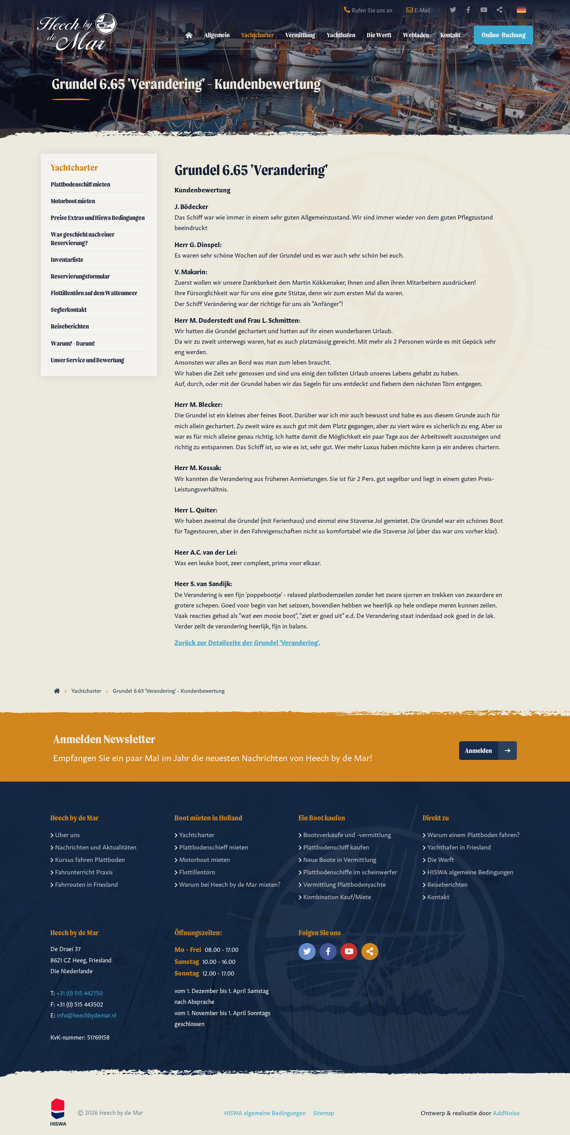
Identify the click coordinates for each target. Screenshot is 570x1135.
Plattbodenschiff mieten (80, 184)
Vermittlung (300, 35)
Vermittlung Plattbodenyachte (344, 883)
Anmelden (478, 750)
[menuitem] (189, 35)
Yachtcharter (257, 35)
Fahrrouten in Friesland (86, 883)
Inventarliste (67, 259)
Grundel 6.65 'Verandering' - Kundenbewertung (169, 690)
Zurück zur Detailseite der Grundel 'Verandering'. (247, 642)
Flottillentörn (197, 871)
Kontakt (450, 35)
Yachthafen (341, 35)
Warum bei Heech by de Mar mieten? (229, 883)
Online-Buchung (503, 35)
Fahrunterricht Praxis (84, 871)
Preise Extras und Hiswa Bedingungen (98, 217)
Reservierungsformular (80, 276)
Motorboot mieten (73, 201)
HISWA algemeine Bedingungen (470, 871)
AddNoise (506, 1112)
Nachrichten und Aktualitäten (95, 846)
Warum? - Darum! (73, 343)
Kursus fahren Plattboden (90, 859)
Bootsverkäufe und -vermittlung (347, 834)
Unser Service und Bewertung (87, 360)
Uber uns (67, 834)
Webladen (416, 35)
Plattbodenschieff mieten (213, 846)
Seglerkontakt (68, 309)
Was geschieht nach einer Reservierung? (82, 238)
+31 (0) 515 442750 (80, 992)
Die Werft (379, 35)
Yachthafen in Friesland (459, 846)
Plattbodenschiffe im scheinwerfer (350, 871)
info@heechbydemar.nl (86, 1014)
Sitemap (323, 1112)
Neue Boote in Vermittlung (339, 859)
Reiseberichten (70, 326)
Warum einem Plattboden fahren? (473, 834)
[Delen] (523, 9)
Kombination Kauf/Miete (337, 896)
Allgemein (217, 35)
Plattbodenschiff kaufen (336, 846)
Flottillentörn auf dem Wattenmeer (94, 293)
